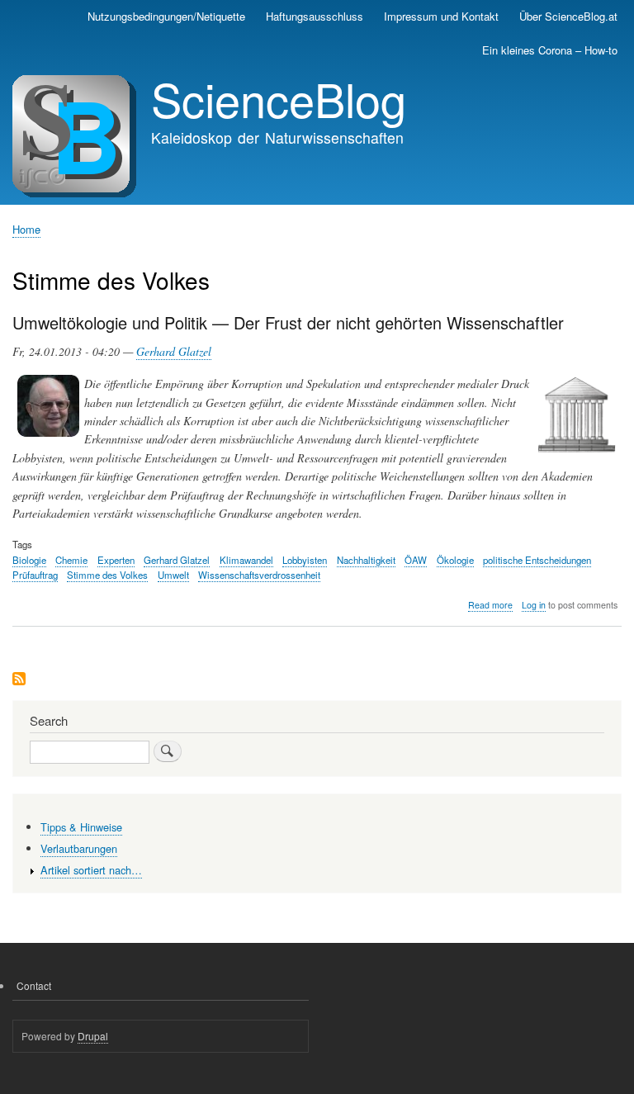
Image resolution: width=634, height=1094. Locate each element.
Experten (116, 559)
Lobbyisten (304, 559)
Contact (34, 985)
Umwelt (173, 574)
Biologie (29, 559)
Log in (534, 605)
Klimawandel (246, 559)
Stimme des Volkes (107, 574)
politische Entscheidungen (537, 559)
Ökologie (455, 559)
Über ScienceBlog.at (568, 16)
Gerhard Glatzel (173, 351)
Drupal (93, 1036)
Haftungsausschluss (314, 16)
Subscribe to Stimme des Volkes (19, 680)
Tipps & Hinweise (81, 827)
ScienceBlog (278, 98)
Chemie (71, 559)
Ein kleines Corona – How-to (549, 50)
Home (26, 229)
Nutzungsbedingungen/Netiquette (166, 16)
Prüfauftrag (35, 574)
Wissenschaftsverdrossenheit (259, 574)
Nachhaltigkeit (366, 559)
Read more (490, 605)
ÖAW (416, 559)
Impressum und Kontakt (441, 16)
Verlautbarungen (78, 848)
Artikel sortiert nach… (91, 870)
